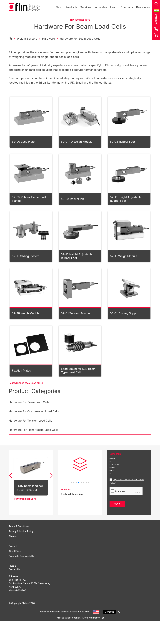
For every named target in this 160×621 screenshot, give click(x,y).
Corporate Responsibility (21, 556)
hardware (48, 38)
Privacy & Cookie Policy (21, 531)
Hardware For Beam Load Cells (29, 402)
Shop (59, 7)
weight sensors (27, 38)
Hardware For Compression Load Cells (34, 411)
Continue (109, 611)
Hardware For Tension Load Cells (30, 420)
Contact (13, 546)
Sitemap (13, 536)
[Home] (10, 38)
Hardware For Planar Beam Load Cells (33, 429)
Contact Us (14, 569)
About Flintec (15, 551)
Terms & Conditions (19, 526)
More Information (91, 617)
